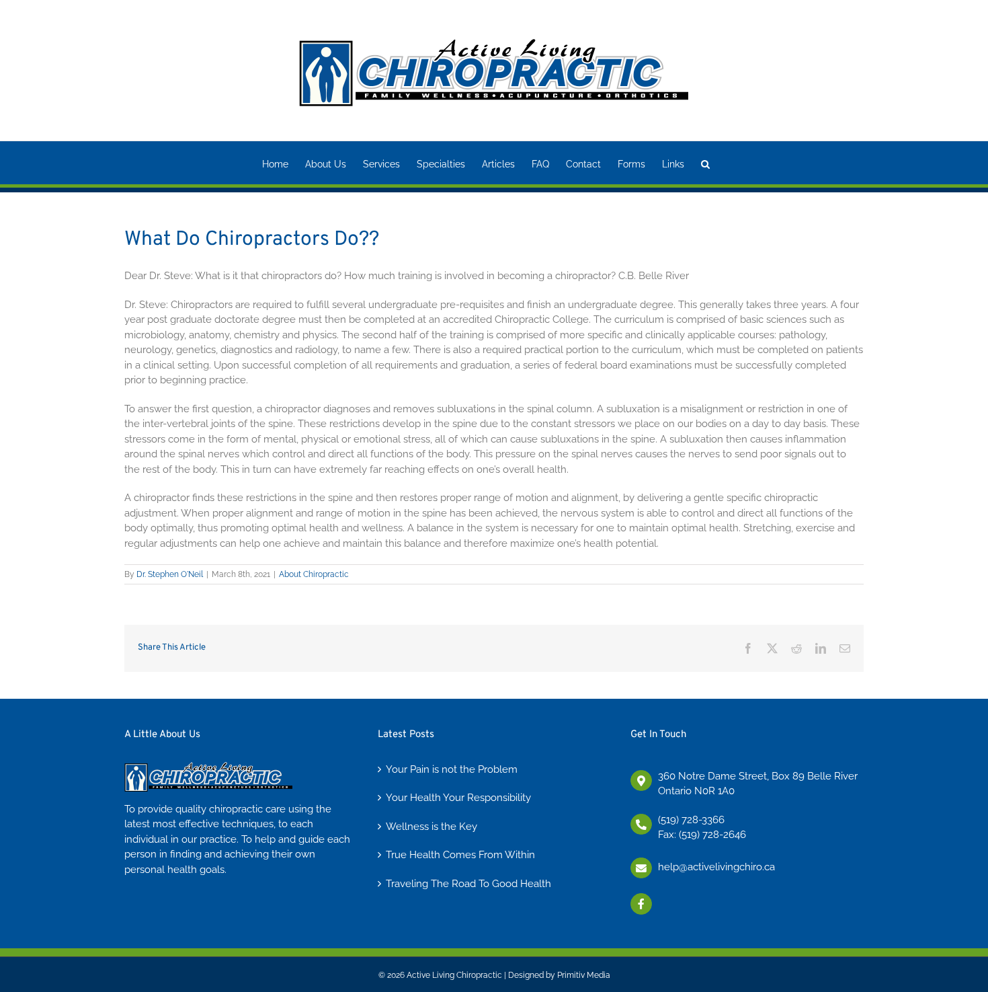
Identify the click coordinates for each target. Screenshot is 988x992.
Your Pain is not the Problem (452, 769)
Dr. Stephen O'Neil (169, 574)
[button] (705, 162)
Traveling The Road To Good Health (468, 884)
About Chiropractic (314, 574)
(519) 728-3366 (691, 820)
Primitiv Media (583, 975)
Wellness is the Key (431, 827)
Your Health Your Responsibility (458, 798)
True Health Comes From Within (460, 855)
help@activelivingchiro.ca (716, 867)
